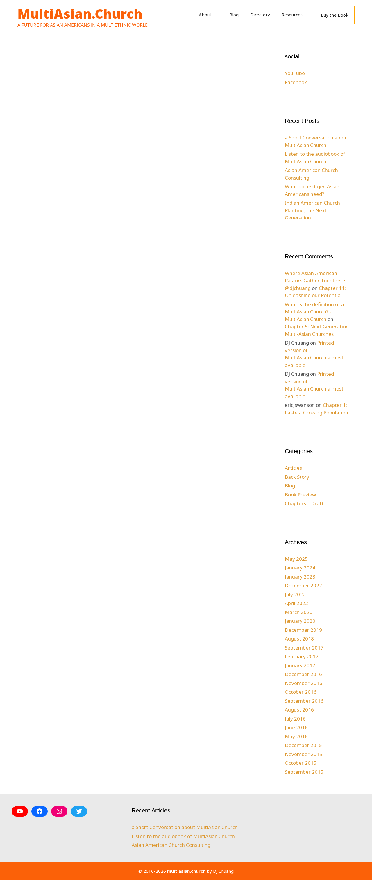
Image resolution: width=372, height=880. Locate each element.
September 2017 (304, 647)
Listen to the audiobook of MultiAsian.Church (183, 836)
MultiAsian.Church (79, 13)
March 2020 (298, 612)
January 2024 (300, 567)
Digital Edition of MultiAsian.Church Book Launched (50, 109)
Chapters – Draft (304, 503)
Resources (292, 14)
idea (221, 289)
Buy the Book (334, 15)
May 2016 (296, 736)
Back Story (41, 317)
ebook (36, 323)
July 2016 (295, 718)
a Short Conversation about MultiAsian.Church (185, 827)
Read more (64, 300)
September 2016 (304, 701)
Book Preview (300, 494)
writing (235, 289)
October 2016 (300, 692)
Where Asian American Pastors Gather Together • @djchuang (315, 280)
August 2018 (299, 638)
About (205, 14)
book (209, 289)
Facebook (296, 82)
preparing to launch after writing (134, 99)
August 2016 (299, 709)
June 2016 (296, 727)
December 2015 (303, 745)
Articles (293, 467)
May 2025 (296, 559)
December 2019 (303, 630)
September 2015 (304, 772)
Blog (234, 14)
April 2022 (296, 603)
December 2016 (303, 674)
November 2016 (303, 683)
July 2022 (295, 594)
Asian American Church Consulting (171, 845)
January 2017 (300, 665)
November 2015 (303, 754)
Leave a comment (48, 330)
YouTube (295, 73)
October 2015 (300, 763)
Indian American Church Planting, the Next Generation (312, 210)
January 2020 (300, 621)
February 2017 (302, 656)
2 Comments (217, 296)
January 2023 (300, 576)
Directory (260, 14)
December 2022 (303, 585)
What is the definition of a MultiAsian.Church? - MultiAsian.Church (314, 311)
